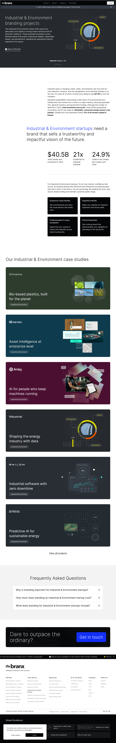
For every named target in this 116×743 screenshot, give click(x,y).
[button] (46, 3)
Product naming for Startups (14, 693)
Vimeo (102, 687)
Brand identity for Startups (13, 681)
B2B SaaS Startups (32, 681)
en (104, 711)
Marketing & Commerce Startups (36, 698)
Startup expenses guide (56, 690)
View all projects (58, 553)
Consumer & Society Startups (35, 701)
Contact (110, 3)
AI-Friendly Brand (76, 690)
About (90, 684)
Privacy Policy (83, 711)
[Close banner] (111, 7)
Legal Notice (74, 711)
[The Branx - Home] (7, 3)
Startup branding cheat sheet (57, 687)
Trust (90, 687)
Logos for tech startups (12, 696)
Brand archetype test (55, 681)
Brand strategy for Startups (13, 687)
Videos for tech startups (13, 702)
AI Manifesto (74, 687)
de (109, 711)
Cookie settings (15, 735)
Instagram (103, 684)
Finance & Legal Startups (34, 684)
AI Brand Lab (74, 684)
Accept (34, 735)
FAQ (90, 696)
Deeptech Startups (32, 687)
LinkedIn (103, 680)
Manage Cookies (54, 711)
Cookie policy (65, 711)
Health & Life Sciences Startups (36, 695)
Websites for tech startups (13, 699)
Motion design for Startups (13, 690)
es (107, 711)
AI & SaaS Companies (77, 680)
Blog (90, 690)
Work (90, 680)
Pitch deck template (54, 693)
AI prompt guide (53, 684)
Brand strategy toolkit (55, 696)
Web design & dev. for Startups (15, 684)
